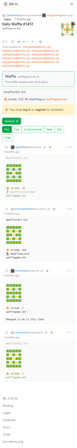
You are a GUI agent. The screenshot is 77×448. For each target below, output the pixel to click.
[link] (12, 41)
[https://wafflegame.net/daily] (67, 29)
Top (16, 129)
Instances (9, 420)
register (40, 109)
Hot (6, 129)
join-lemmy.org (13, 441)
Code (6, 434)
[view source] (40, 41)
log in (27, 109)
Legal (6, 413)
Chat (7, 137)
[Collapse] (6, 147)
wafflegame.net (11, 28)
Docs (6, 427)
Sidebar (9, 121)
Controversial (33, 129)
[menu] (71, 3)
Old (59, 129)
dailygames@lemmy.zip (37, 46)
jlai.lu (13, 4)
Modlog (8, 405)
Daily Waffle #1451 (17, 24)
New (49, 129)
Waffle (10, 76)
